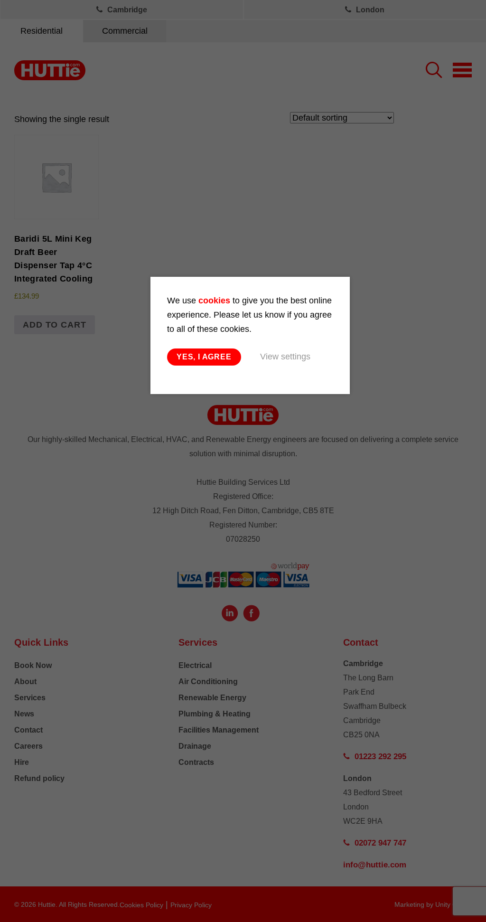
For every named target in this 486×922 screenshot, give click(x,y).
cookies (214, 300)
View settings (285, 356)
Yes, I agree (204, 357)
